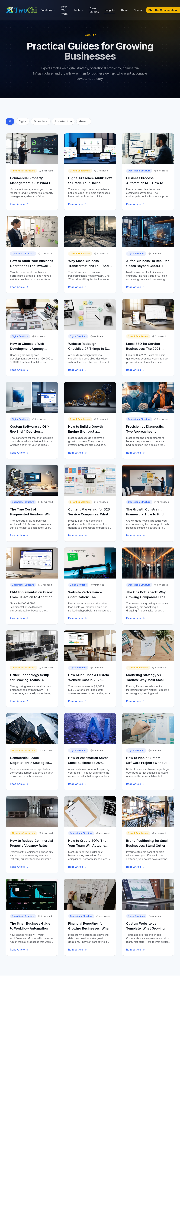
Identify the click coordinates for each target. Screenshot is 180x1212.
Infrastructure (63, 121)
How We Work (64, 10)
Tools (76, 10)
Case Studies (94, 10)
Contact (138, 10)
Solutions (46, 10)
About (124, 10)
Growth (83, 121)
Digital (23, 121)
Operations (41, 121)
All (9, 121)
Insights (110, 10)
